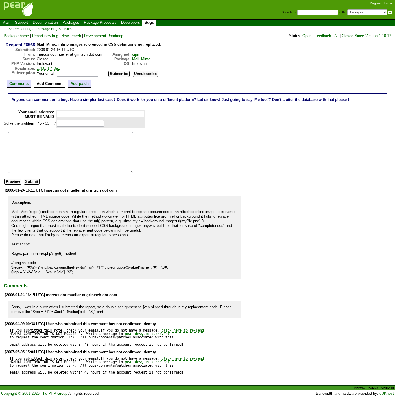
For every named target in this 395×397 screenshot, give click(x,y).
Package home (16, 36)
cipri (135, 54)
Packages (70, 22)
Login (388, 3)
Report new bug (45, 36)
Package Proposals (100, 22)
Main (6, 22)
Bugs (149, 22)
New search (71, 36)
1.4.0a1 (53, 68)
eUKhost (386, 393)
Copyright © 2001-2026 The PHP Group (34, 393)
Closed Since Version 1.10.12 (366, 36)
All (336, 36)
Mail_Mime (141, 59)
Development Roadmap (103, 36)
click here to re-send (182, 330)
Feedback (323, 36)
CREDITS (387, 387)
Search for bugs (20, 29)
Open (306, 36)
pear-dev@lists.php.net (147, 334)
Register (375, 3)
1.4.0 (41, 68)
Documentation (45, 22)
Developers (130, 22)
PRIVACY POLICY (366, 387)
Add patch (80, 83)
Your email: (46, 73)
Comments (19, 83)
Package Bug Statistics (54, 29)
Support (21, 22)
